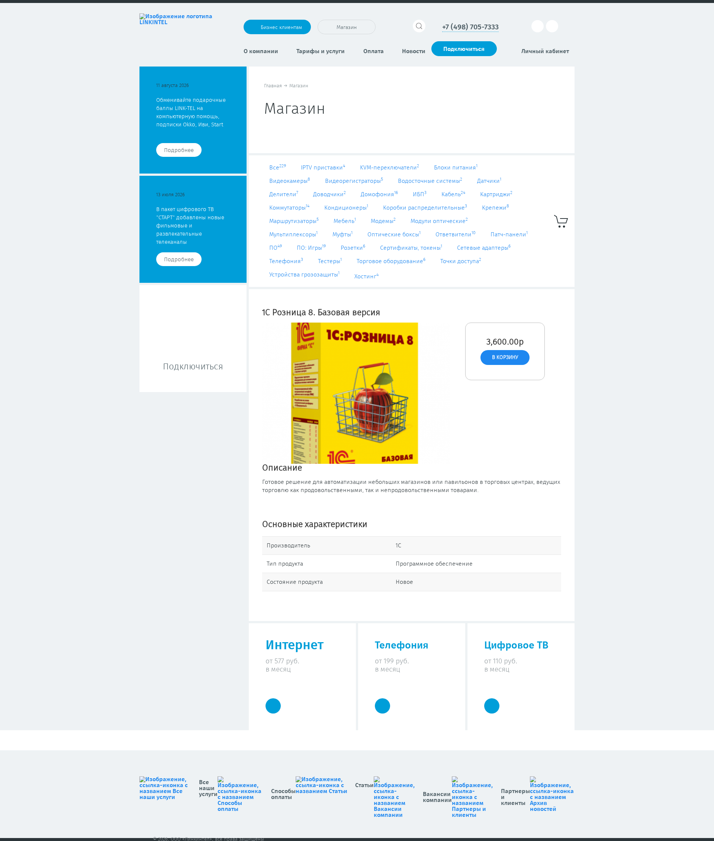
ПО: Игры (311, 248)
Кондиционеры (346, 208)
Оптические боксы (394, 234)
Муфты (342, 234)
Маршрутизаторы (294, 221)
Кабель (453, 194)
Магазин (347, 27)
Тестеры (330, 261)
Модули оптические (439, 221)
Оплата (373, 51)
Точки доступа (460, 261)
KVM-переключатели (389, 168)
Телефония (286, 261)
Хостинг (366, 276)
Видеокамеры (289, 181)
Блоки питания (455, 168)
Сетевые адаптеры (484, 248)
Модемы (383, 221)
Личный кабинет (545, 51)
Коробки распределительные (425, 208)
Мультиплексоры (293, 234)
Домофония (379, 194)
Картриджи (496, 194)
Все (277, 168)
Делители (283, 194)
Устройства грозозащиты (304, 275)
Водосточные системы (430, 181)
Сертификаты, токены (411, 248)
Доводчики (329, 194)
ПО (275, 248)
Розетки (353, 248)
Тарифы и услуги (320, 51)
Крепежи (495, 208)
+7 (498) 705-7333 (470, 27)
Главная (273, 86)
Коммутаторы (289, 208)
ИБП (420, 194)
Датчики (489, 181)
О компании (261, 51)
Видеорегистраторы (354, 181)
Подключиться (464, 49)
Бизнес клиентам (281, 27)
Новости (413, 51)
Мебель (345, 221)
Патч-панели (509, 234)
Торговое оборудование (391, 261)
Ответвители (455, 234)
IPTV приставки (323, 168)
